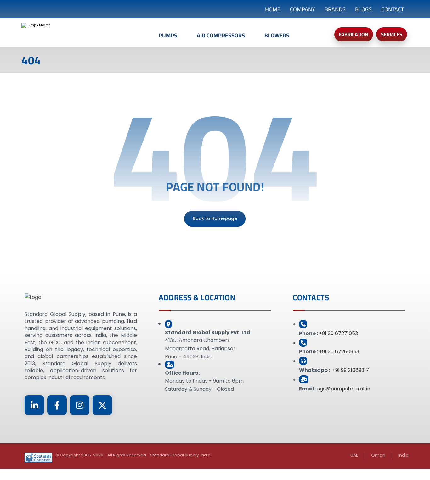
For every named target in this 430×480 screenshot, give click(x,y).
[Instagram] (79, 405)
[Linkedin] (34, 405)
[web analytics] (38, 457)
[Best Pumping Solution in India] (84, 32)
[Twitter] (102, 405)
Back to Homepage (215, 218)
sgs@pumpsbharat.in (343, 388)
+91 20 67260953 (339, 351)
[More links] (313, 38)
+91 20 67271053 (338, 333)
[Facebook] (57, 405)
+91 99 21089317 (350, 370)
